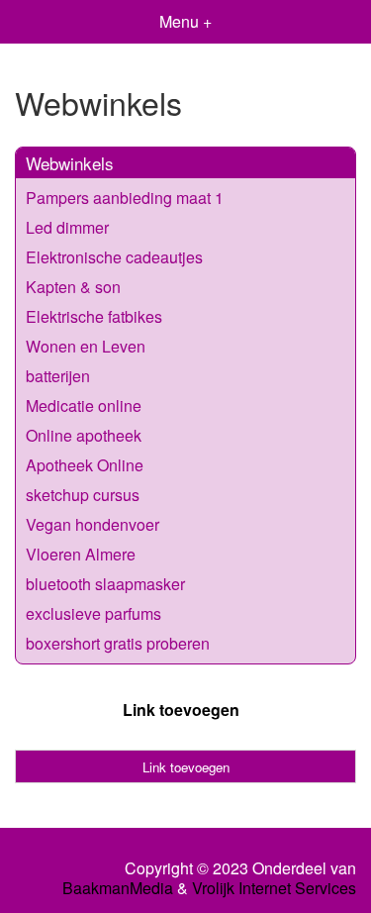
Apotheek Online (84, 465)
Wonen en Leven (85, 346)
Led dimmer (67, 227)
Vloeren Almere (81, 554)
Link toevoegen (181, 709)
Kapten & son (73, 286)
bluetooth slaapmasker (105, 583)
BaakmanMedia (117, 888)
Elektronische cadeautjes (114, 257)
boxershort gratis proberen (118, 643)
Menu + (185, 21)
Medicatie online (83, 405)
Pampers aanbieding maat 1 (125, 197)
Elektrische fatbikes (94, 316)
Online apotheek (83, 435)
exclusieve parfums (93, 613)
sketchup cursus (82, 494)
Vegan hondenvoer (92, 524)
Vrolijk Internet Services (274, 888)
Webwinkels (70, 163)
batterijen (58, 375)
